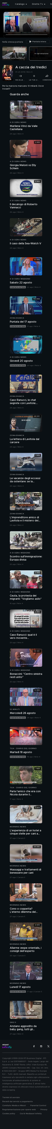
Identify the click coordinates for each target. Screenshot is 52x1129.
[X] (48, 1046)
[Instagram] (41, 1046)
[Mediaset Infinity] (5, 4)
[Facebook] (34, 1046)
